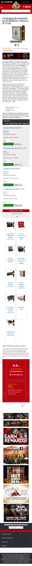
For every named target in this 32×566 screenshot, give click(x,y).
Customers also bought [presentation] (16, 210)
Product (16, 123)
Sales (28, 123)
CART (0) (28, 7)
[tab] (16, 210)
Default (24, 123)
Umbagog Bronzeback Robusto (11, 168)
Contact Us (4, 542)
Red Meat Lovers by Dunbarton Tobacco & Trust (10, 333)
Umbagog (13, 62)
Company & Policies (7, 538)
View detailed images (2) (16, 41)
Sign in (23, 2)
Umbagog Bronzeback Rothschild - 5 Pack (14, 148)
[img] (16, 369)
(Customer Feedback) (8, 50)
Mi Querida (24, 61)
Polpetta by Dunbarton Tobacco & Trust (10, 284)
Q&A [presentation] (17, 216)
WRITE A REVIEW (24, 48)
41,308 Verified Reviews (16, 371)
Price (20, 123)
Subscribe (4, 546)
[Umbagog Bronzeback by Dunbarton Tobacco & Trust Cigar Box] (15, 46)
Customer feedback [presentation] (17, 213)
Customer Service (6, 534)
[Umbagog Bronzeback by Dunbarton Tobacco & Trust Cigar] (18, 46)
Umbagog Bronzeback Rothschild (12, 128)
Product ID (11, 123)
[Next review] (28, 393)
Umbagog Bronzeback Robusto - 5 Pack (14, 189)
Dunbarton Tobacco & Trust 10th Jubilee (10, 260)
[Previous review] (4, 393)
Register (27, 2)
